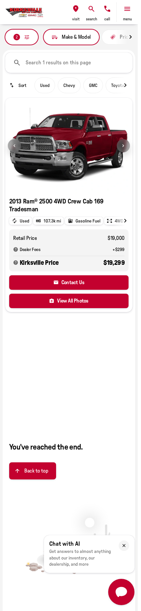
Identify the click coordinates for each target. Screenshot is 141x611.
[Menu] (127, 9)
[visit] (75, 8)
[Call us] (107, 8)
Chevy (69, 85)
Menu (127, 19)
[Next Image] (123, 145)
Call (107, 19)
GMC (93, 85)
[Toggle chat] (121, 592)
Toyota (117, 85)
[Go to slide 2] (74, 185)
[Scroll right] (130, 37)
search (91, 19)
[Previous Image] (14, 145)
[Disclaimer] (15, 249)
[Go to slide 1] (64, 185)
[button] (75, 12)
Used (45, 85)
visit (76, 19)
